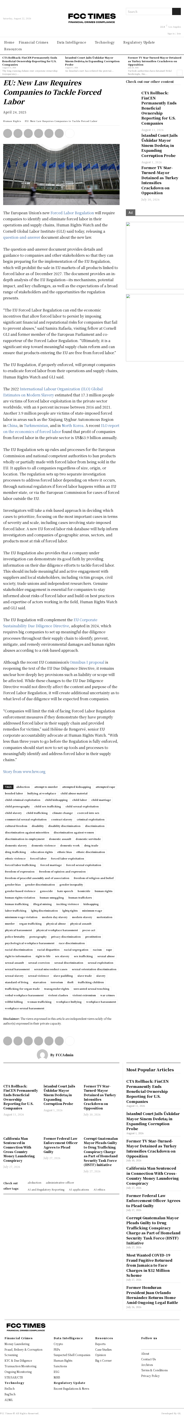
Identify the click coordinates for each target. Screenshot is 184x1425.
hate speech (65, 891)
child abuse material (74, 793)
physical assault (80, 923)
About (145, 1353)
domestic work (70, 845)
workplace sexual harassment (24, 1008)
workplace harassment (101, 1001)
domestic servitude (88, 839)
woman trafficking (39, 1001)
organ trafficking (30, 923)
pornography (38, 936)
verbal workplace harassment (24, 995)
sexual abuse (106, 956)
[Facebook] (38, 133)
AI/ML (8, 1400)
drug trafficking (15, 852)
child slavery (13, 813)
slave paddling (63, 975)
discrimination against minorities (27, 832)
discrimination (95, 826)
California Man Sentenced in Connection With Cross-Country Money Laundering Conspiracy (19, 1149)
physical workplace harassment (57, 930)
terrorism (57, 982)
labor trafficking (15, 910)
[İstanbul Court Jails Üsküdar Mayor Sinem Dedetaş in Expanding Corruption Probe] (131, 137)
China (12, 425)
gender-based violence (20, 891)
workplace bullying (69, 1001)
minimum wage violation (21, 917)
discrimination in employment (24, 839)
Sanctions (60, 1366)
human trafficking (17, 904)
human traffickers (80, 897)
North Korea (72, 425)
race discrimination (72, 943)
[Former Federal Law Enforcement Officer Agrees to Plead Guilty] (61, 1127)
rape (109, 949)
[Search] (176, 11)
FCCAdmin (64, 1055)
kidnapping (91, 904)
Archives (147, 1365)
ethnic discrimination (90, 852)
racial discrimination (19, 949)
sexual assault (14, 962)
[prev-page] (3, 73)
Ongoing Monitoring (18, 1372)
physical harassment (18, 930)
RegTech (9, 1394)
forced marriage (51, 865)
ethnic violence (15, 858)
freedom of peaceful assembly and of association (37, 878)
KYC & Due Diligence (18, 1360)
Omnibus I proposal (87, 662)
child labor (79, 800)
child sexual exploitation (82, 806)
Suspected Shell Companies (72, 1355)
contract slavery (61, 819)
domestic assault (60, 839)
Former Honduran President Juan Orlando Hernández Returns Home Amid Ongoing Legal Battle (152, 1295)
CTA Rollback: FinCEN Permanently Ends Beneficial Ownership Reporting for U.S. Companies (29, 61)
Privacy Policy (150, 1376)
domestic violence (43, 845)
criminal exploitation (91, 819)
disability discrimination (64, 826)
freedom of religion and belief (94, 878)
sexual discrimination (68, 962)
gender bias (13, 884)
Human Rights (12, 121)
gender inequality (71, 884)
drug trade (91, 845)
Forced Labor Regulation (72, 212)
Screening (11, 1355)
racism (97, 949)
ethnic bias (64, 852)
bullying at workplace (41, 793)
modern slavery (82, 917)
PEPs (57, 1349)
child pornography (17, 806)
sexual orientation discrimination (94, 969)
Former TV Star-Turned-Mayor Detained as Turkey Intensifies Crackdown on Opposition (154, 61)
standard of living (16, 982)
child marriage (101, 800)
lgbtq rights (70, 910)
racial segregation (76, 949)
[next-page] (179, 73)
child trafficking (37, 813)
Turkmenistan (36, 425)
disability (38, 826)
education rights (42, 852)
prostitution (93, 936)
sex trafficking (83, 956)
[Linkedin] (17, 133)
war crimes (107, 995)
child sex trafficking (47, 806)
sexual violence (38, 975)
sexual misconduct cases (50, 969)
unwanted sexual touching (92, 988)
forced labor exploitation (67, 858)
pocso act (88, 930)
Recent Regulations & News (71, 1388)
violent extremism (84, 995)
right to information (18, 956)
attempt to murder (46, 787)
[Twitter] (28, 133)
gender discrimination (40, 884)
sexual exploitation (100, 962)
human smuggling (52, 897)
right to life (43, 956)
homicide (84, 891)
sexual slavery (14, 975)
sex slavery (62, 956)
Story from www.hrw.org (24, 771)
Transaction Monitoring (20, 1366)
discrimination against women (74, 832)
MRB (57, 1377)
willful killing (14, 1001)
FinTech (9, 1388)
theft (70, 982)
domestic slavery (16, 845)
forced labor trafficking (20, 865)
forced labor (38, 858)
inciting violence (67, 904)
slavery (100, 975)
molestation (104, 917)
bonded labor (14, 793)
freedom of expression (20, 871)
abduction (23, 787)
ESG (56, 1372)
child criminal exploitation (22, 800)
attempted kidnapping (76, 787)
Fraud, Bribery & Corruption (23, 1349)
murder (10, 923)
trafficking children (91, 982)
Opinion (100, 1355)
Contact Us (148, 1359)
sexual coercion (39, 962)
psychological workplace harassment (29, 943)
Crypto (58, 1344)
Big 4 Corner (103, 1360)
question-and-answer (21, 237)
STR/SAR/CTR (13, 1377)
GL (179, 1413)
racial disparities (48, 949)
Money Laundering (16, 1344)
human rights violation (20, 897)
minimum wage (92, 910)
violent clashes (58, 995)
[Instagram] (148, 1345)
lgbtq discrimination (44, 910)
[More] (69, 133)
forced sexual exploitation (83, 865)
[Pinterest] (48, 133)
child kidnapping (56, 800)
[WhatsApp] (7, 133)
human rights (103, 891)
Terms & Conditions (154, 1370)
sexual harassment (17, 969)
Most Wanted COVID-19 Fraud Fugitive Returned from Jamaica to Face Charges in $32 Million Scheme (149, 1265)
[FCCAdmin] (43, 1054)
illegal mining (42, 904)
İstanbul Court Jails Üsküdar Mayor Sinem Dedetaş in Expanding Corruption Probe (92, 61)
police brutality (15, 936)
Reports (100, 1344)
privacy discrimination (66, 936)
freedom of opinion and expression (62, 871)
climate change (62, 813)
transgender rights (56, 988)
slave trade (84, 975)
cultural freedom (16, 826)
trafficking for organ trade (22, 988)
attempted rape (105, 787)
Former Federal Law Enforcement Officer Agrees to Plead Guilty (61, 1145)
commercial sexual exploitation (26, 819)
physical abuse (56, 923)
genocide (46, 891)
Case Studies (103, 1349)
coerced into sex (88, 813)
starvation (39, 982)
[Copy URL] (59, 133)
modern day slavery (55, 917)
